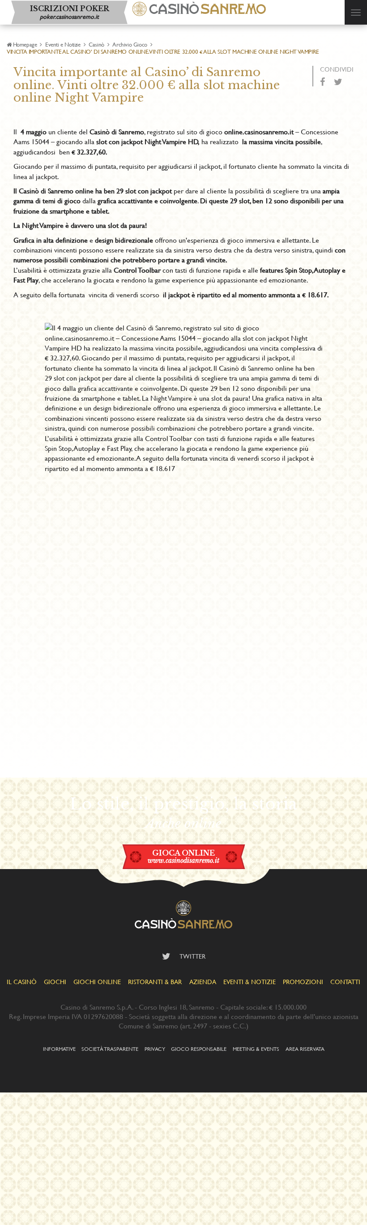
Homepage (25, 44)
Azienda (202, 981)
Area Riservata (305, 1049)
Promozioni (303, 981)
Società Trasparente (109, 1049)
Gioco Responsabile (198, 1049)
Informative (59, 1049)
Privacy (155, 1049)
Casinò (96, 44)
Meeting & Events (256, 1049)
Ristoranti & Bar (155, 981)
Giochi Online (97, 981)
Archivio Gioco (129, 44)
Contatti (345, 981)
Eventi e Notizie (63, 44)
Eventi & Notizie (249, 981)
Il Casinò (22, 981)
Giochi (55, 981)
